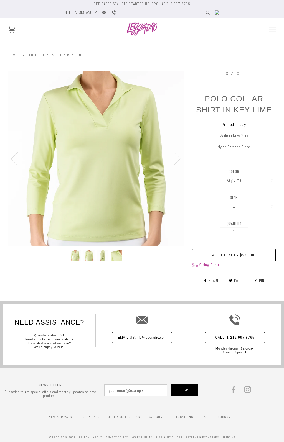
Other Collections (124, 417)
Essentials (90, 417)
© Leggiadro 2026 (62, 437)
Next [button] (174, 158)
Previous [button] (17, 158)
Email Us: (142, 338)
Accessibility (141, 437)
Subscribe (226, 417)
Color (234, 171)
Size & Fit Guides (169, 437)
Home (13, 55)
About (97, 437)
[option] (96, 158)
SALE (205, 417)
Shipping (228, 437)
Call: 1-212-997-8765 (235, 338)
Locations (184, 417)
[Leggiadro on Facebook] (233, 391)
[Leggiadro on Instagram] (248, 391)
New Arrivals (60, 417)
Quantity (234, 223)
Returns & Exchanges (202, 437)
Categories (158, 417)
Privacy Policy (117, 437)
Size (234, 197)
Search (84, 437)
